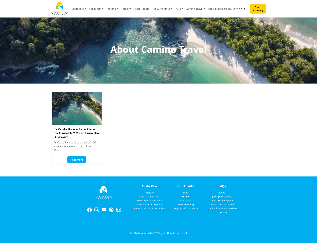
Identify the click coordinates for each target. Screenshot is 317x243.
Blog (146, 9)
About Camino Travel (222, 204)
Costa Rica (77, 9)
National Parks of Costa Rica (149, 208)
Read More (77, 159)
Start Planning (258, 8)
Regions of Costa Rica (186, 208)
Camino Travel (194, 9)
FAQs (178, 9)
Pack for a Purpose (222, 200)
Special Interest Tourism (223, 9)
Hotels (125, 9)
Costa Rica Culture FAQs (149, 204)
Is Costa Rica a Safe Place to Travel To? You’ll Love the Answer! (76, 133)
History (149, 192)
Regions (111, 9)
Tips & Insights (160, 9)
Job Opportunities (222, 196)
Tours (137, 9)
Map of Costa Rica (149, 196)
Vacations (95, 9)
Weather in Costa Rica (149, 200)
